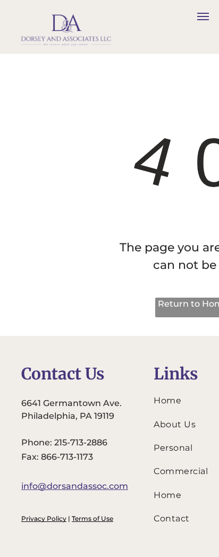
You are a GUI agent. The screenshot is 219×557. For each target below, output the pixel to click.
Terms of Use (92, 518)
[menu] (203, 16)
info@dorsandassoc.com (74, 486)
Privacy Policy (43, 518)
